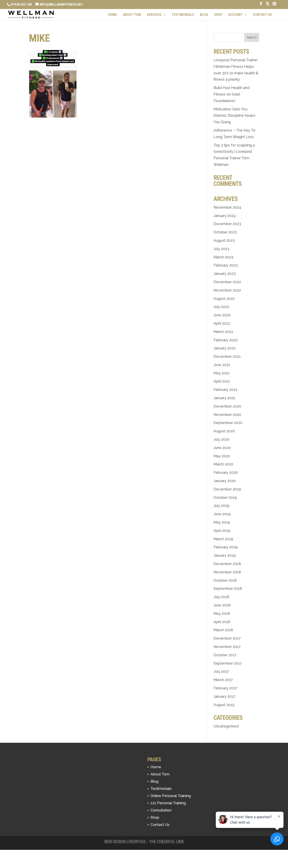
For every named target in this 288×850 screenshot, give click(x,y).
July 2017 (221, 671)
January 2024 (225, 216)
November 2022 (227, 290)
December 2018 (227, 564)
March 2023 (223, 257)
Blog (204, 15)
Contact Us (262, 15)
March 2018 (223, 630)
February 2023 (226, 265)
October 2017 (225, 655)
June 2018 (222, 605)
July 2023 (221, 249)
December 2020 (227, 406)
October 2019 (225, 497)
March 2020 (223, 464)
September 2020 (228, 423)
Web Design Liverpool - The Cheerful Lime (144, 841)
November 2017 (227, 647)
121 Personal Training (168, 803)
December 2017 (227, 638)
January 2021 (224, 398)
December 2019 (227, 489)
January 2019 (225, 555)
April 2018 (222, 622)
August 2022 (224, 298)
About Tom (132, 15)
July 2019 (221, 506)
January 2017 (224, 696)
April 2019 (222, 531)
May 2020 (222, 456)
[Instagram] (274, 5)
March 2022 (223, 332)
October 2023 (225, 232)
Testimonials (183, 15)
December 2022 (227, 282)
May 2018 (222, 613)
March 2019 (223, 539)
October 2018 (225, 580)
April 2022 (222, 323)
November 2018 (227, 572)
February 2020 (226, 472)
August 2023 (224, 240)
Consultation (161, 810)
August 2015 (224, 705)
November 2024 (227, 207)
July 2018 (221, 597)
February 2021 (225, 389)
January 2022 (225, 348)
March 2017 (223, 680)
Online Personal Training (171, 796)
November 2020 (227, 414)
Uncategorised (226, 726)
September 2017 (228, 663)
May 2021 (222, 373)
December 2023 (227, 224)
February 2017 (225, 688)
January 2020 (225, 481)
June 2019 (222, 514)
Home (112, 15)
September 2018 (228, 588)
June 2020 (222, 448)
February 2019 (226, 547)
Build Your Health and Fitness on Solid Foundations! (232, 94)
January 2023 (225, 273)
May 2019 (222, 522)
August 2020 (224, 431)
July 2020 (222, 439)
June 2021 (222, 365)
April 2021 (222, 381)
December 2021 (227, 356)
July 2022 (221, 307)
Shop (218, 15)
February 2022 (226, 340)
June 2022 (222, 315)
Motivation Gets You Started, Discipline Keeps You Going (234, 115)
